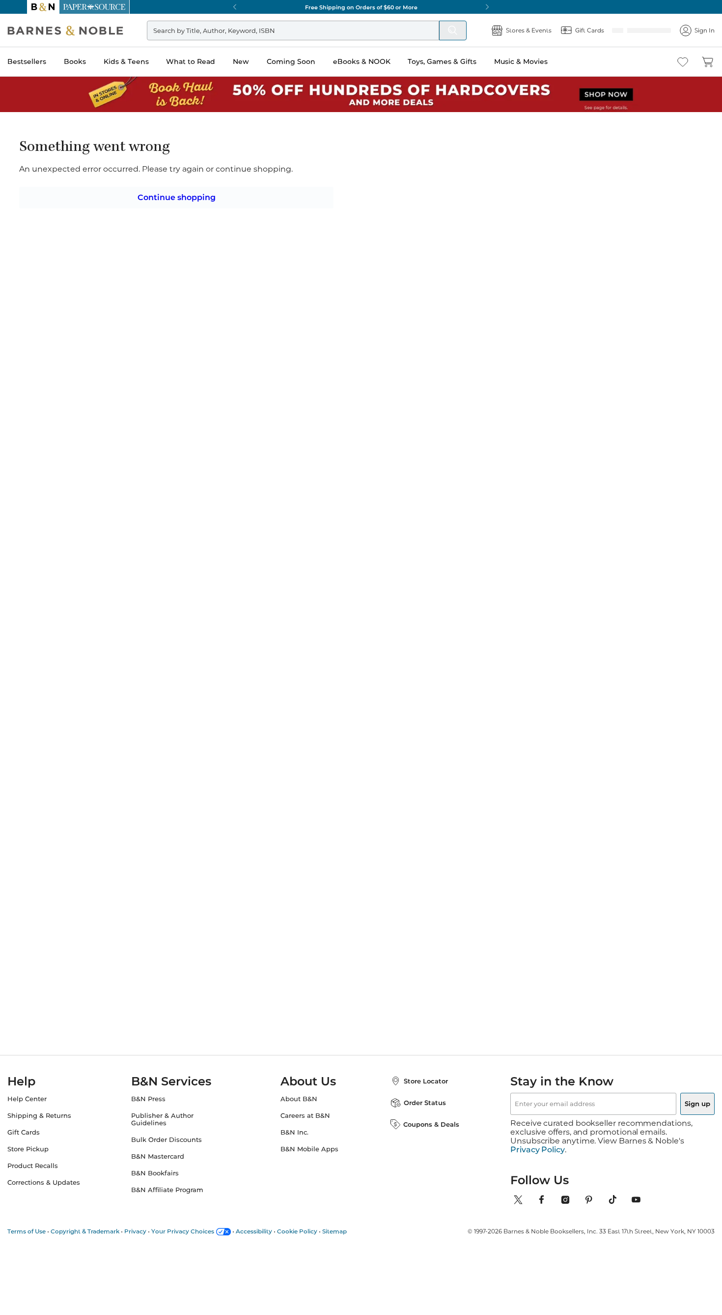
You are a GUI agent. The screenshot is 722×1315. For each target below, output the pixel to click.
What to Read (210, 61)
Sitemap (354, 1231)
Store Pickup (47, 1158)
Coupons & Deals (421, 1133)
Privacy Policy (537, 1150)
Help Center (46, 1107)
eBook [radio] (296, 218)
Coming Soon (310, 61)
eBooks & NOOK (381, 61)
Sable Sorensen (429, 781)
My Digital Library (519, 251)
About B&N (298, 1107)
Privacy (155, 1231)
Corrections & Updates (63, 1191)
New (260, 61)
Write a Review (298, 175)
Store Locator (416, 1090)
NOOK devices (377, 251)
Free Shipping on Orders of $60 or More (361, 6)
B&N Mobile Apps (309, 1158)
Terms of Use (46, 1231)
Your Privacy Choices (202, 1231)
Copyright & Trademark (104, 1231)
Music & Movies (540, 61)
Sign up (674, 1112)
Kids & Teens (145, 61)
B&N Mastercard (167, 1165)
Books (94, 61)
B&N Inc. (294, 1141)
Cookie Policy (317, 1231)
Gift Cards (43, 1141)
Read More (141, 513)
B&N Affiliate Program (177, 1198)
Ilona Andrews (520, 791)
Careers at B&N (305, 1124)
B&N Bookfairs (165, 1182)
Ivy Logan (302, 162)
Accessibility (273, 1231)
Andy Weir (141, 781)
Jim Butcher (237, 791)
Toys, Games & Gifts (461, 61)
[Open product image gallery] (144, 243)
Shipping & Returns (59, 1124)
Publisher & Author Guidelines (172, 1128)
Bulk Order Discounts (176, 1148)
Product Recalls (52, 1174)
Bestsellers (46, 61)
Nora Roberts (331, 791)
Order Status (415, 1111)
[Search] (433, 30)
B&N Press (158, 1107)
